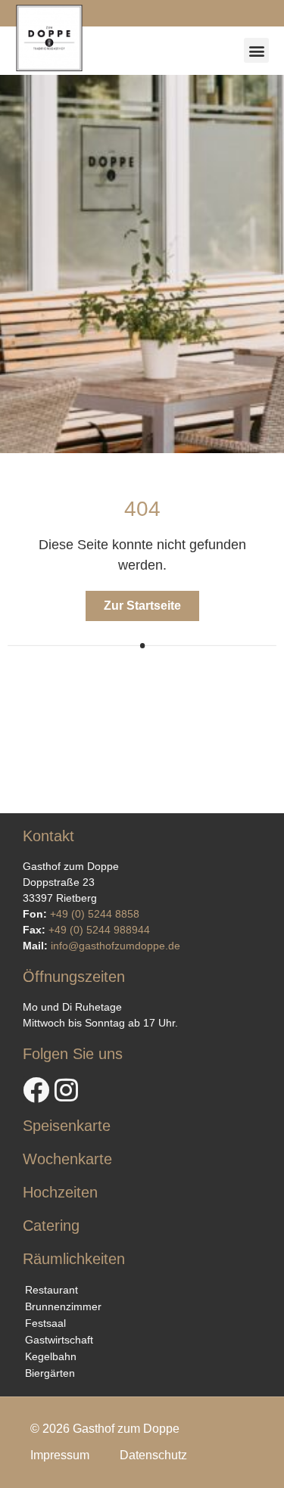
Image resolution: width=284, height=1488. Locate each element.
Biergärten (50, 1373)
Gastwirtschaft (59, 1340)
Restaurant (51, 1290)
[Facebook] (36, 1089)
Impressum (59, 1455)
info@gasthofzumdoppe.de (115, 946)
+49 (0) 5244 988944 (99, 930)
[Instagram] (66, 1089)
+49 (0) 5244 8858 (94, 914)
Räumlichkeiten (74, 1258)
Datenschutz (153, 1455)
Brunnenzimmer (63, 1306)
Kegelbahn (50, 1356)
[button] (256, 50)
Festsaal (45, 1323)
